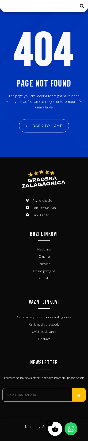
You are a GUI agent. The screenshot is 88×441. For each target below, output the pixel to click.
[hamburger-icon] (10, 6)
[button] (82, 6)
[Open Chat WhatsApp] (71, 428)
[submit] (79, 395)
